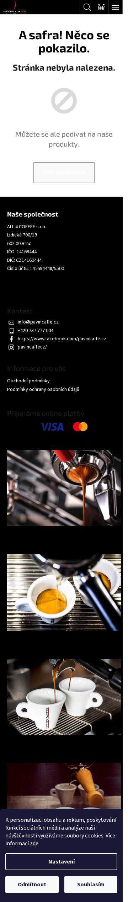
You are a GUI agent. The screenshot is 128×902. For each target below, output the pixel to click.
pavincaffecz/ (32, 347)
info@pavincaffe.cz (38, 322)
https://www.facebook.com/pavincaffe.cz (62, 338)
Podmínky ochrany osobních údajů (43, 389)
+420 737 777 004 (35, 330)
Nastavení (61, 862)
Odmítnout (32, 884)
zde (34, 843)
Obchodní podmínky (28, 380)
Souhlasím (91, 884)
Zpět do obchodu (64, 172)
